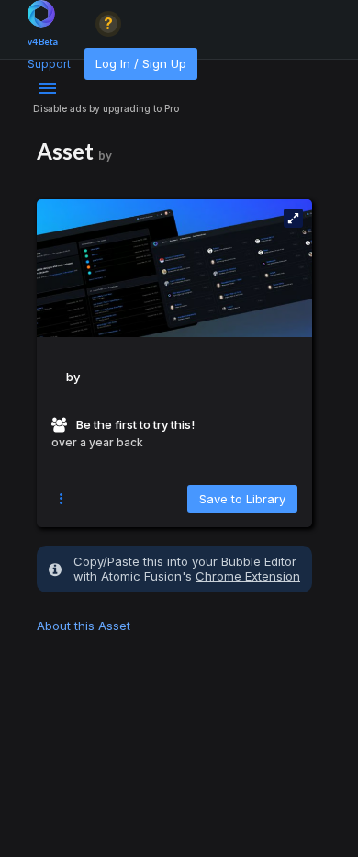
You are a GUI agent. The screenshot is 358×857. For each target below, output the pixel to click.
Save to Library (242, 498)
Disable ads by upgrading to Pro (106, 108)
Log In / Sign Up (140, 63)
